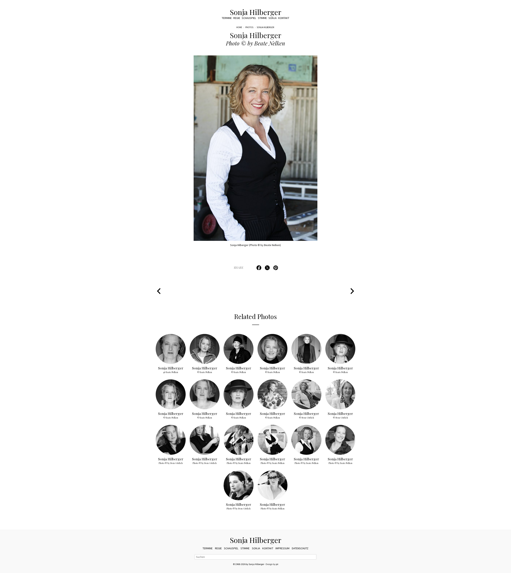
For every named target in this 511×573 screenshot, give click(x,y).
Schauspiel (249, 18)
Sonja (272, 18)
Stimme (262, 18)
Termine (227, 18)
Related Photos (255, 316)
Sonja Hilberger (255, 12)
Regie (236, 18)
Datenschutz (300, 548)
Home (239, 27)
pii (277, 564)
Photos (249, 27)
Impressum (282, 548)
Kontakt (283, 18)
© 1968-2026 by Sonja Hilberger (248, 564)
